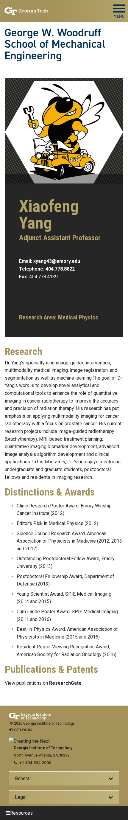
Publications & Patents (51, 669)
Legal (20, 797)
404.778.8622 (60, 269)
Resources (21, 813)
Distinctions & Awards (50, 492)
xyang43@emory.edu (56, 261)
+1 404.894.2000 (35, 762)
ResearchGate (65, 683)
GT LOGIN (23, 729)
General (23, 778)
